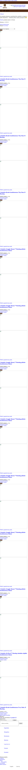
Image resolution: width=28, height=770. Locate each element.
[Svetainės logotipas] (5, 8)
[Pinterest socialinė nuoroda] (14, 2)
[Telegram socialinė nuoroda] (19, 2)
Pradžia (1, 19)
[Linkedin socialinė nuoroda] (16, 2)
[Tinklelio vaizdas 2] (1, 27)
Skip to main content (12, 0)
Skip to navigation (4, 0)
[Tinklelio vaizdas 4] (6, 27)
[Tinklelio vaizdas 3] (3, 27)
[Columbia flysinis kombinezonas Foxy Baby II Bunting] (13, 676)
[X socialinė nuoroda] (11, 2)
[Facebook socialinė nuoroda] (9, 2)
